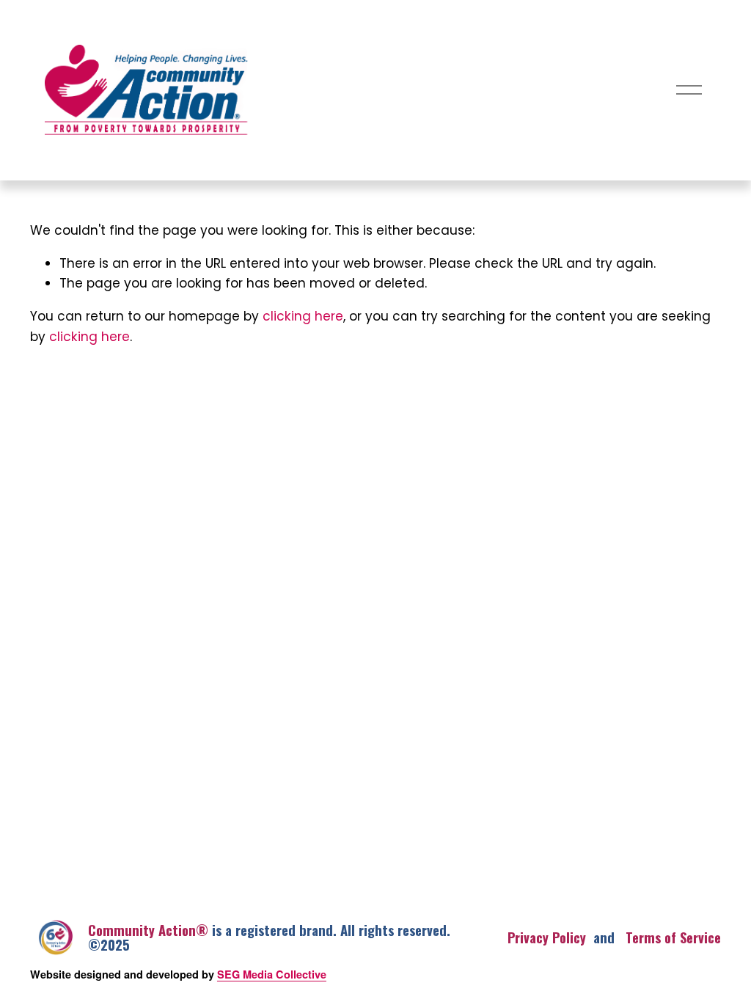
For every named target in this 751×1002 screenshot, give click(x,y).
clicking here (303, 317)
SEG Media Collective (271, 974)
